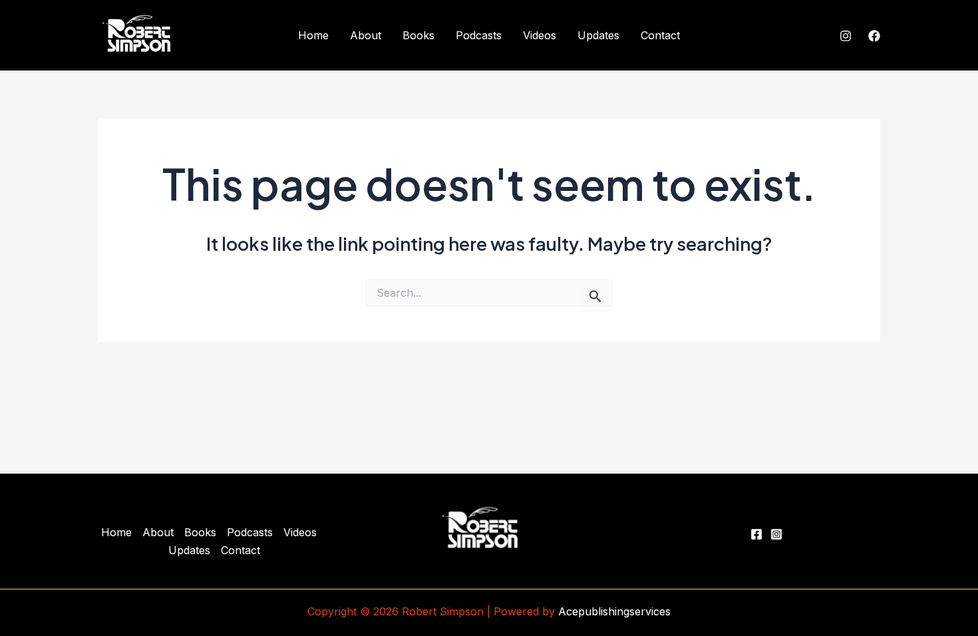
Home (313, 35)
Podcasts (479, 35)
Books (418, 35)
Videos (539, 35)
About (365, 35)
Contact (660, 35)
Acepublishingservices (614, 611)
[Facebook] (874, 36)
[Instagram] (846, 36)
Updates (598, 35)
